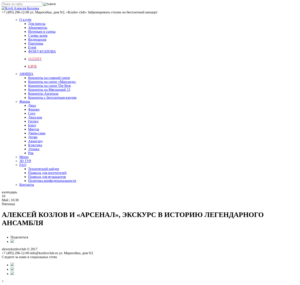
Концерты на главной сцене (49, 78)
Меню (24, 157)
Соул (31, 113)
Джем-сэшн (36, 133)
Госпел (33, 121)
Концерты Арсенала (43, 93)
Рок (31, 153)
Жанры (24, 101)
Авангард (35, 141)
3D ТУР (25, 161)
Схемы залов (37, 35)
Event (32, 47)
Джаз (32, 105)
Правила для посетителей (47, 173)
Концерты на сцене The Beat (49, 86)
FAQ (22, 165)
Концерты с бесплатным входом (52, 97)
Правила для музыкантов (47, 177)
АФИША (26, 74)
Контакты (26, 184)
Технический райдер (43, 169)
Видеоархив (37, 39)
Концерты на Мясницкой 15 (49, 89)
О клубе (25, 20)
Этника (33, 149)
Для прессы (36, 24)
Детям (32, 137)
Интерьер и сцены (42, 31)
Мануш (33, 129)
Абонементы (37, 27)
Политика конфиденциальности (52, 181)
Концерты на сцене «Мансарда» (52, 82)
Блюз (32, 125)
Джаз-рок (35, 117)
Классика (35, 145)
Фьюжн (34, 109)
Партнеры (35, 43)
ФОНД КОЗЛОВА (42, 51)
